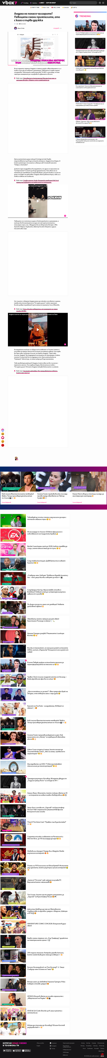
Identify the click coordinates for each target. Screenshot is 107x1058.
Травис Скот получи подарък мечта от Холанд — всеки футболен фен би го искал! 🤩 (47, 678)
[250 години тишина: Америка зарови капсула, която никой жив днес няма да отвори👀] (13, 955)
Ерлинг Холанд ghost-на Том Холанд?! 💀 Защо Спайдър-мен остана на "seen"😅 (45, 968)
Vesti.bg (88, 1043)
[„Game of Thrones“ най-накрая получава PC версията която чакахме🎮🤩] (13, 883)
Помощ (102, 1048)
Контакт (96, 1048)
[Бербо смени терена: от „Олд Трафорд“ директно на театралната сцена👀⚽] (13, 941)
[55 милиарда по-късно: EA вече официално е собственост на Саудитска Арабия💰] (13, 535)
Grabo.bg (95, 1045)
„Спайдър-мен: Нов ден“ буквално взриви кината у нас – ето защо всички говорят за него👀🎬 (47, 576)
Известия (65, 1055)
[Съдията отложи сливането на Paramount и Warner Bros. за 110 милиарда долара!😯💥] (13, 839)
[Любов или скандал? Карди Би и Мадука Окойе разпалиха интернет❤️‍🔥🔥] (13, 854)
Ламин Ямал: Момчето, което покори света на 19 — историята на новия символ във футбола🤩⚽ (47, 794)
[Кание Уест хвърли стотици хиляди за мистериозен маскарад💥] (89, 482)
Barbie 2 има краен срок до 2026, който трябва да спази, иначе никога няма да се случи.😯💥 (47, 547)
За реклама (90, 1048)
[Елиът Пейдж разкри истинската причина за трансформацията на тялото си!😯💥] (90, 25)
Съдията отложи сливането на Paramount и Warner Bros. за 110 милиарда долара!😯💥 (45, 837)
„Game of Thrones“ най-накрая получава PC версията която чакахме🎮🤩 (44, 881)
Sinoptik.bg (88, 1045)
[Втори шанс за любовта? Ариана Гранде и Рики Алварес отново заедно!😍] (13, 985)
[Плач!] (2, 441)
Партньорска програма (68, 1043)
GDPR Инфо (66, 1052)
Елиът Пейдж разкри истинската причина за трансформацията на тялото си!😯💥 (90, 33)
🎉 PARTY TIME (34, 7)
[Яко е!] (2, 430)
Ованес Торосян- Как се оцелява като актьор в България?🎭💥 (88, 122)
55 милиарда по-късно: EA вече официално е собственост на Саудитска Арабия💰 (44, 533)
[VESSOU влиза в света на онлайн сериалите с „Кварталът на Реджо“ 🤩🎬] (13, 999)
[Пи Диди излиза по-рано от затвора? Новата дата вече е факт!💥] (13, 607)
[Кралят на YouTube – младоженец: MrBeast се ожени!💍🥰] (13, 709)
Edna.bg (82, 1045)
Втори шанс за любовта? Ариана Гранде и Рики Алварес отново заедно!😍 (46, 983)
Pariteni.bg (101, 1045)
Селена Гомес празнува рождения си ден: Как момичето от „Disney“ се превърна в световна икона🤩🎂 (46, 737)
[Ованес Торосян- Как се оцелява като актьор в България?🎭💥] (90, 114)
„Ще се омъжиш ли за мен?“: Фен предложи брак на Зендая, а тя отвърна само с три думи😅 (47, 692)
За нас (84, 1048)
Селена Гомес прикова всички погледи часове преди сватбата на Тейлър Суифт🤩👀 (52, 496)
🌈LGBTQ (74, 7)
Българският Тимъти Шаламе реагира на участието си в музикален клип (89, 86)
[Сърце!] (2, 438)
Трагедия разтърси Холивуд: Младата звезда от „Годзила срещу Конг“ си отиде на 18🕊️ (90, 51)
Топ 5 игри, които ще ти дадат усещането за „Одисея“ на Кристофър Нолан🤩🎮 (45, 896)
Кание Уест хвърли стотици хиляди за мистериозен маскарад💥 (88, 495)
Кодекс (38, 1045)
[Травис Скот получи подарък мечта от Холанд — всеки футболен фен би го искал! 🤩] (13, 680)
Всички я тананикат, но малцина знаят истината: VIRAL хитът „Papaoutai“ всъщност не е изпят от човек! (47, 650)
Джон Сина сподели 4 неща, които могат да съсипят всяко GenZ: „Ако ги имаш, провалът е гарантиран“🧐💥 (46, 751)
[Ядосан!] (2, 445)
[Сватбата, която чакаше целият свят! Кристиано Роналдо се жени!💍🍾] (13, 622)
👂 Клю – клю (45, 7)
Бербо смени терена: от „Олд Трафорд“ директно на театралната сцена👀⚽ (47, 939)
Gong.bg (94, 1043)
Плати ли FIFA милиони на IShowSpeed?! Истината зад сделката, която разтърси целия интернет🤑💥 (47, 868)
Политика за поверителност (67, 1046)
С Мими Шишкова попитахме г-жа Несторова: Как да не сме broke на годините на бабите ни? (90, 140)
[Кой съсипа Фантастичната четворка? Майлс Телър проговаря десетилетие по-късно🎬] (18, 482)
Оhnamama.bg (100, 1043)
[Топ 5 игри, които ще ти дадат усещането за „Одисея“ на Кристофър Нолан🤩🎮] (13, 897)
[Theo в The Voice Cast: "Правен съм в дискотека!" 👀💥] (13, 825)
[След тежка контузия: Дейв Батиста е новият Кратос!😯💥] (13, 564)
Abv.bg (83, 1043)
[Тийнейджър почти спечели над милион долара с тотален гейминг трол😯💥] (13, 520)
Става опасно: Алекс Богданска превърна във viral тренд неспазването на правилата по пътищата (37, 181)
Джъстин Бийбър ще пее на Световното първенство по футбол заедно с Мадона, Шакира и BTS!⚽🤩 (47, 911)
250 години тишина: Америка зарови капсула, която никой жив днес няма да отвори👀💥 (45, 954)
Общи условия (40, 1043)
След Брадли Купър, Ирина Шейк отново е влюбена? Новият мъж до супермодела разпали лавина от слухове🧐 (46, 592)
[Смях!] (2, 434)
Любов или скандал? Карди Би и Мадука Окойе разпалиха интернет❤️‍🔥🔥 (45, 852)
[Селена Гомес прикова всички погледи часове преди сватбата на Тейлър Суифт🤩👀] (53, 482)
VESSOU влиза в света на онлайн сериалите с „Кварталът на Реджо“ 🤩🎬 (45, 997)
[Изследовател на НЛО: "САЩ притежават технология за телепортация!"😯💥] (13, 767)
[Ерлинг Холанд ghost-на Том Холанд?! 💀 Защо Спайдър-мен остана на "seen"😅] (13, 970)
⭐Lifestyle (65, 7)
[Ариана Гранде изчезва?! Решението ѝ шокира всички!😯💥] (13, 636)
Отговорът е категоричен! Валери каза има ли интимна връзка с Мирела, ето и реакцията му (36, 79)
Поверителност (67, 1049)
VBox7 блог (101, 1051)
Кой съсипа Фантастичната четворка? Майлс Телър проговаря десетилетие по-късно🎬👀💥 (18, 496)
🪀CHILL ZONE (55, 7)
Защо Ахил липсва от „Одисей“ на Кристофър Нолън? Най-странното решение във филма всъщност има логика (45, 809)
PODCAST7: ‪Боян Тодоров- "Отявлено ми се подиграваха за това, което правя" (90, 104)
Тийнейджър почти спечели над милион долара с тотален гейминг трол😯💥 (46, 518)
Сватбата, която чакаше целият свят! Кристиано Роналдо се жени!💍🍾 (43, 620)
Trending (85, 16)
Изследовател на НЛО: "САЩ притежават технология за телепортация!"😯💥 (44, 765)
